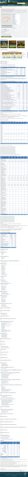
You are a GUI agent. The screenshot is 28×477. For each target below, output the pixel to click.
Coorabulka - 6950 (13, 19)
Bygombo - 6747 (13, 17)
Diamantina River (3, 257)
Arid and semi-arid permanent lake (5, 375)
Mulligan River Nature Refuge (4, 365)
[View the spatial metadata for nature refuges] (6, 362)
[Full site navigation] (1, 7)
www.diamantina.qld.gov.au (8, 35)
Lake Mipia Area (3, 327)
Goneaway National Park (4, 336)
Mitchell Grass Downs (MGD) (4, 293)
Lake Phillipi (2, 328)
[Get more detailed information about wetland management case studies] (12, 413)
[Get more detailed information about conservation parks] (7, 346)
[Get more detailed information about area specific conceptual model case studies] (15, 419)
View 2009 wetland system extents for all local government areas (8, 150)
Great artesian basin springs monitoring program (6, 401)
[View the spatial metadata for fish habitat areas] (7, 357)
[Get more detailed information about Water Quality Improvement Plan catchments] (15, 424)
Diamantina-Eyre (3, 297)
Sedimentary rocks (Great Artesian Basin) (6, 389)
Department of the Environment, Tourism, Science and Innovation (15, 5)
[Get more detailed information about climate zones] (5, 276)
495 (7, 444)
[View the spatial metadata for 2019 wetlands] (0, 147)
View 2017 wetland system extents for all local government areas (8, 148)
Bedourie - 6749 (3, 265)
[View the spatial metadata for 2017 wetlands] (0, 148)
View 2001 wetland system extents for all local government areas (8, 152)
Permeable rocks (3, 388)
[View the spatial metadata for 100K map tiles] (6, 263)
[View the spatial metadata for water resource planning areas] (11, 395)
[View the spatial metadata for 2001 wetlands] (0, 152)
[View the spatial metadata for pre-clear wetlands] (0, 153)
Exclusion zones (3, 387)
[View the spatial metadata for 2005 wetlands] (0, 151)
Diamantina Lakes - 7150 (14, 20)
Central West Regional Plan (4, 314)
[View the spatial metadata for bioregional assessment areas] (11, 303)
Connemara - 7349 (3, 272)
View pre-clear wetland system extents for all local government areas (8, 153)
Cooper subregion (4, 304)
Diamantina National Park (4, 335)
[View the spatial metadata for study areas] (4, 341)
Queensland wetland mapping (4, 403)
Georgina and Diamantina (4, 396)
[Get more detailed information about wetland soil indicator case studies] (12, 409)
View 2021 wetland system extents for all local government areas (8, 146)
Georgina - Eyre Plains (3, 286)
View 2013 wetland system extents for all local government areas (8, 149)
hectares (6, 63)
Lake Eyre (2, 250)
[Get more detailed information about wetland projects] (6, 416)
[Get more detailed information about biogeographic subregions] (9, 283)
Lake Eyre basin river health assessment (5, 402)
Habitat (1, 82)
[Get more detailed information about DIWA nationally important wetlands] (12, 321)
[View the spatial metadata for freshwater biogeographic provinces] (13, 367)
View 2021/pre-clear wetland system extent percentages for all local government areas (10, 154)
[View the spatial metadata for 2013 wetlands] (0, 149)
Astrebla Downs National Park (4, 334)
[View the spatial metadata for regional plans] (6, 313)
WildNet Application (11, 462)
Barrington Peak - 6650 (14, 14)
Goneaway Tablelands (3, 299)
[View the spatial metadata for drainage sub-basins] (8, 256)
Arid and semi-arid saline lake (4, 376)
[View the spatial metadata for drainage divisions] (7, 249)
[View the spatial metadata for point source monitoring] (9, 406)
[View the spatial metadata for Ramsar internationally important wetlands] (15, 318)
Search (26, 3)
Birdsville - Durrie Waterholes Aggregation (6, 322)
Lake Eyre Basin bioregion (5, 306)
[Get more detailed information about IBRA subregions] (6, 295)
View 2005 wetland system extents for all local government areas (8, 151)
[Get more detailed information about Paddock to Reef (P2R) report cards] (12, 421)
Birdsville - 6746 (13, 16)
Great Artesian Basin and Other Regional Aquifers (6, 397)
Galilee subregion (4, 305)
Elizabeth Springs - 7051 (14, 21)
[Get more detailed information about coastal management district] (10, 360)
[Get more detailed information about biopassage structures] (8, 432)
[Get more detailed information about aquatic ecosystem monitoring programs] (14, 398)
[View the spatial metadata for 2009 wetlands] (0, 150)
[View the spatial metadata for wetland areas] (6, 61)
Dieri (1, 285)
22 (7, 449)
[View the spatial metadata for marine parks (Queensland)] (10, 338)
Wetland (14, 462)
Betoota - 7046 (13, 15)
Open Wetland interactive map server (7, 25)
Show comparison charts (14, 59)
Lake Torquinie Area (3, 329)
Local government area (6, 30)
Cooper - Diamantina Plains (4, 284)
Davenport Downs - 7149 (4, 274)
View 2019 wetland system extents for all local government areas (8, 147)
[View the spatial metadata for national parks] (6, 333)
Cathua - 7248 (13, 18)
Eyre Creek (2, 258)
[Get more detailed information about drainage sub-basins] (7, 256)
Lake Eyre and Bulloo (3, 368)
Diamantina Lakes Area (4, 323)
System (1, 67)
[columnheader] (5, 233)
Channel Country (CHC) (4, 292)
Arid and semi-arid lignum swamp (5, 374)
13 (7, 448)
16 (7, 447)
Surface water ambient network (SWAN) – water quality (7, 404)
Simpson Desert (3, 300)
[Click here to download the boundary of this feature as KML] (1, 277)
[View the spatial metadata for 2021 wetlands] (0, 146)
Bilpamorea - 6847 (3, 267)
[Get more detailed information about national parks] (5, 333)
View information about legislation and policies (5, 436)
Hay (1, 259)
